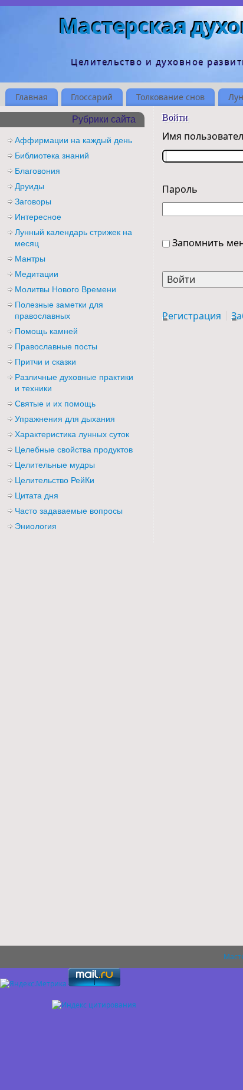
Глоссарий (92, 97)
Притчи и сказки (45, 361)
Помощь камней (46, 331)
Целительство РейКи (54, 480)
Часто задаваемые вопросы (69, 511)
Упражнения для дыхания (65, 419)
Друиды (29, 186)
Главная (31, 97)
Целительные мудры (55, 465)
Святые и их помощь (55, 403)
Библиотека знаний (52, 155)
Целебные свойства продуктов (74, 449)
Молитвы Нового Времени (65, 289)
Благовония (37, 171)
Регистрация (191, 316)
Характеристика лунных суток (72, 434)
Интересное (38, 217)
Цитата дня (36, 495)
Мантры (30, 258)
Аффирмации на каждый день (73, 140)
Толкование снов (170, 97)
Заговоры (33, 201)
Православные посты (56, 346)
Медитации (36, 274)
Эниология (36, 526)
